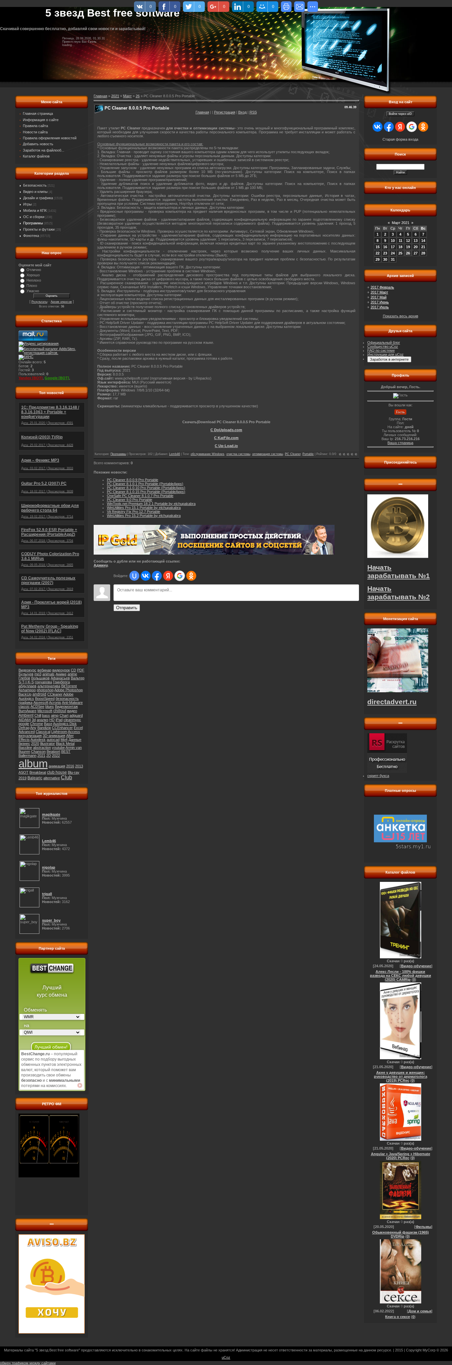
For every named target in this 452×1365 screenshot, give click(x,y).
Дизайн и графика (38, 198)
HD (52, 720)
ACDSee (37, 706)
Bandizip (44, 728)
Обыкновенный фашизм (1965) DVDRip (400, 1234)
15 (378, 247)
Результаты (39, 301)
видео (72, 711)
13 (416, 241)
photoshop (45, 690)
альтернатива (48, 686)
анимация (57, 766)
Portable (308, 454)
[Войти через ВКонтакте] (146, 576)
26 (138, 96)
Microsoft (44, 711)
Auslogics (26, 699)
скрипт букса (378, 776)
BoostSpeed (45, 699)
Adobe (68, 694)
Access (74, 732)
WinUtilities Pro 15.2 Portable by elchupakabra (144, 516)
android (39, 694)
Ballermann (27, 755)
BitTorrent (69, 686)
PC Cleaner (292, 454)
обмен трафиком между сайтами (28, 1363)
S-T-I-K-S (26, 682)
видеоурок (61, 670)
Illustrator (47, 744)
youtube (58, 748)
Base (48, 724)
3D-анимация (54, 736)
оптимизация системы (267, 454)
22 (378, 253)
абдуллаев (27, 686)
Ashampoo (27, 690)
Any (33, 728)
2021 (41, 755)
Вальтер (77, 678)
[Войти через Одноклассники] (191, 576)
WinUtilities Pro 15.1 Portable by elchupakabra (144, 508)
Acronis (55, 703)
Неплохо (33, 280)
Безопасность (35, 185)
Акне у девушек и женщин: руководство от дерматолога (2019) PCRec (400, 1076)
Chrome (36, 724)
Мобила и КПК (35, 210)
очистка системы (238, 454)
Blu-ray (73, 772)
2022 (56, 755)
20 (416, 247)
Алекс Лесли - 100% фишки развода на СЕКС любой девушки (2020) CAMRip (400, 975)
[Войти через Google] (179, 575)
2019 (22, 778)
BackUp (25, 694)
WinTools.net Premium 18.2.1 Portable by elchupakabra (151, 504)
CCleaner (55, 694)
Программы (33, 223)
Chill (37, 715)
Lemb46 (174, 454)
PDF (80, 670)
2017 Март (379, 292)
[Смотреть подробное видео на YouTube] (79, 1085)
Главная (202, 112)
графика (25, 703)
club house (57, 772)
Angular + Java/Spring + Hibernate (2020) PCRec (400, 1156)
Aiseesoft (40, 703)
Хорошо (33, 275)
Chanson (38, 751)
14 (423, 241)
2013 (79, 766)
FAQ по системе (381, 350)
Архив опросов (61, 301)
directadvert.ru (392, 702)
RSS (253, 112)
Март (127, 96)
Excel (78, 728)
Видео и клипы (35, 192)
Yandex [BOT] (31, 378)
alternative (51, 778)
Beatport (53, 751)
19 (408, 247)
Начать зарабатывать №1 (398, 572)
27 (416, 253)
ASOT (23, 772)
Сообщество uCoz (382, 346)
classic (24, 706)
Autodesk (38, 740)
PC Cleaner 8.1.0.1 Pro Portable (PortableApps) (145, 484)
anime (72, 674)
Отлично (33, 270)
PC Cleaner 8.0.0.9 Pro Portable (132, 480)
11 (400, 241)
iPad (59, 720)
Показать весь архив (400, 316)
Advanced (27, 732)
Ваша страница (400, 443)
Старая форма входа (400, 139)
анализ (42, 720)
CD (73, 670)
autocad (53, 740)
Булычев (26, 674)
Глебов (24, 678)
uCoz (226, 1357)
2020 (35, 744)
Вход (242, 112)
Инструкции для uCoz (385, 354)
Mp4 (64, 740)
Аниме (61, 674)
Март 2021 (400, 223)
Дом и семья (419, 1311)
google (24, 724)
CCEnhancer (62, 728)
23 (385, 253)
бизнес (24, 744)
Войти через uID (400, 113)
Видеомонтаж (66, 706)
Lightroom (59, 732)
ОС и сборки (33, 217)
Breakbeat (37, 772)
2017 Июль (380, 307)
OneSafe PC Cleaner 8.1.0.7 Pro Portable (140, 496)
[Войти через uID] (134, 576)
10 (393, 241)
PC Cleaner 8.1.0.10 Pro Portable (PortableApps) (146, 488)
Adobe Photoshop (68, 690)
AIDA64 (25, 720)
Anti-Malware (72, 703)
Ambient (26, 715)
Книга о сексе (397, 1317)
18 (400, 247)
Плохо (31, 286)
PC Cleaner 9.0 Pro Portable (129, 500)
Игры (27, 204)
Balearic (34, 778)
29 (378, 259)
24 (393, 253)
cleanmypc (72, 720)
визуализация (30, 736)
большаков (40, 678)
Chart (64, 715)
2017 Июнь (380, 302)
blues (49, 706)
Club (66, 777)
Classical (43, 732)
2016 (70, 766)
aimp (55, 715)
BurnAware (27, 711)
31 (393, 259)
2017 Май (378, 297)
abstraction (42, 748)
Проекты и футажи (39, 229)
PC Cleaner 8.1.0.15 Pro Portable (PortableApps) (146, 492)
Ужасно (32, 291)
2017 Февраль (382, 287)
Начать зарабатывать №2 (398, 593)
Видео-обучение (416, 966)
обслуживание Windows (207, 454)
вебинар (44, 670)
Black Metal (65, 744)
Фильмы (423, 1227)
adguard (76, 715)
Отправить (126, 607)
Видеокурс (27, 670)
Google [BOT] (57, 378)
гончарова (43, 682)
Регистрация (224, 112)
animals (48, 674)
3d (34, 720)
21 (423, 247)
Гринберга (61, 682)
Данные (74, 740)
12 (408, 241)
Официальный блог (383, 342)
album (33, 763)
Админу (101, 565)
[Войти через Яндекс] (168, 576)
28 (423, 253)
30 (385, 259)
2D (48, 755)
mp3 (37, 674)
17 (393, 247)
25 (400, 253)
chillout (59, 710)
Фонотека (31, 236)
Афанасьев (60, 678)
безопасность (67, 699)
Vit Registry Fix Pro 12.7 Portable (133, 512)
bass (46, 715)
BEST (65, 751)
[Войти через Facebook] (157, 576)
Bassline (25, 748)
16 (385, 247)
